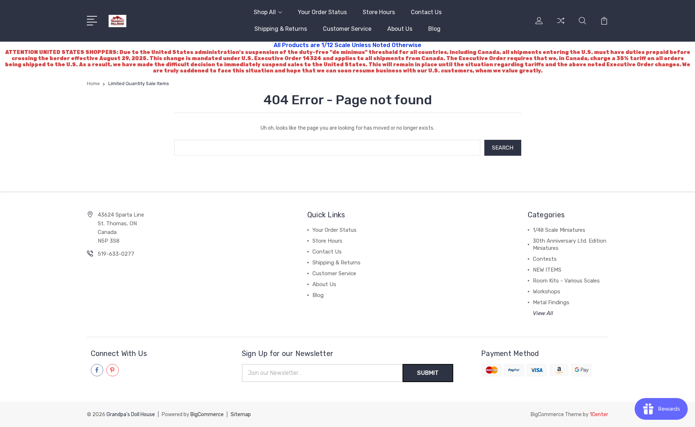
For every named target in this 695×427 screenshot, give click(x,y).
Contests (545, 259)
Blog (434, 28)
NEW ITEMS (547, 270)
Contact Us (426, 12)
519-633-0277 (116, 254)
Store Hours (379, 12)
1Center (599, 414)
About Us (399, 28)
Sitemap (241, 414)
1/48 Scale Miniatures (559, 230)
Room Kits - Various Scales (566, 280)
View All (543, 313)
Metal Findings (551, 302)
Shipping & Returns (280, 28)
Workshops (546, 291)
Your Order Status (322, 12)
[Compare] (561, 25)
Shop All (265, 12)
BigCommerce (207, 414)
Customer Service (347, 28)
